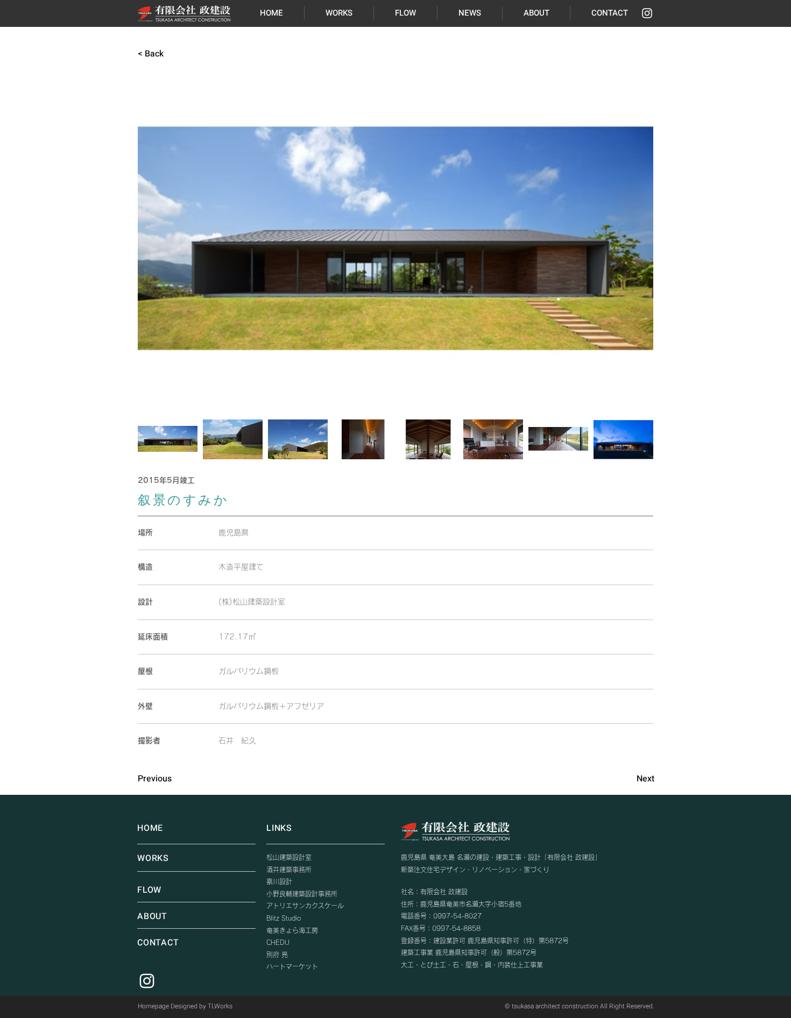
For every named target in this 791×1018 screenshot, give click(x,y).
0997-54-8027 (457, 916)
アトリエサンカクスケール (305, 905)
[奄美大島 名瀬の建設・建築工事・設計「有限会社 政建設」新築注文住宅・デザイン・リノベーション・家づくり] (647, 13)
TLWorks (220, 1006)
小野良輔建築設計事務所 (301, 894)
